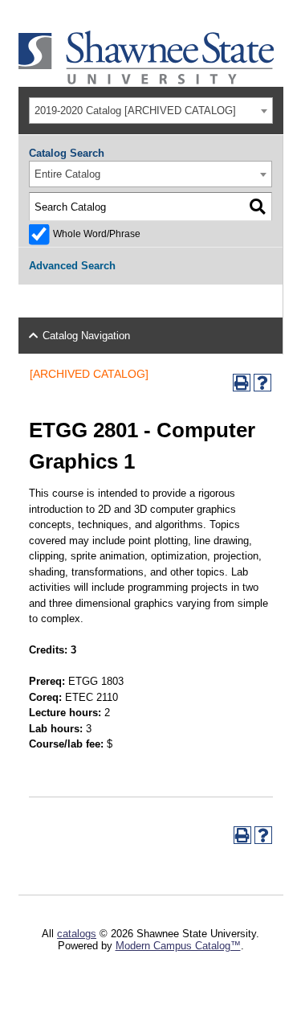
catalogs (76, 934)
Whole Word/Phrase (96, 233)
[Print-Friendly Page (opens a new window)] (241, 382)
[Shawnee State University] (146, 81)
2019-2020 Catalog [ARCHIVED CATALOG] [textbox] (135, 110)
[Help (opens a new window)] (262, 382)
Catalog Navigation (86, 336)
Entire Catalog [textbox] (67, 174)
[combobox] (151, 110)
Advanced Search (72, 266)
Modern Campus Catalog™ (178, 946)
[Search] (257, 206)
